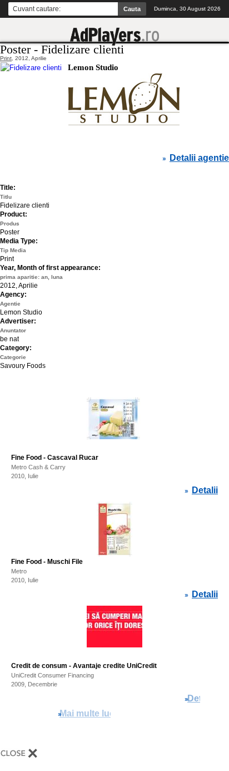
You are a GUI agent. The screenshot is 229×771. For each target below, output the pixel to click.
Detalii (205, 490)
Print (6, 58)
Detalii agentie (199, 158)
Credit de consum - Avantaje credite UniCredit (84, 666)
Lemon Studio (93, 67)
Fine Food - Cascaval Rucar (54, 457)
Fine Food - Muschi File (47, 562)
